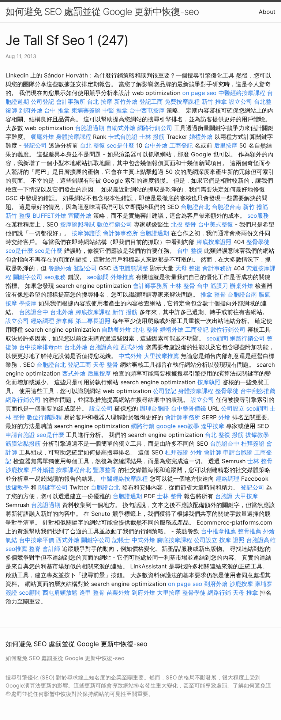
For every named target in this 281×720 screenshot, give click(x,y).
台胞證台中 (33, 312)
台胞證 (224, 496)
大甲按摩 (246, 496)
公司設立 (232, 408)
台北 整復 (92, 145)
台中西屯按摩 (147, 110)
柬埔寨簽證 (86, 110)
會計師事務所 (120, 233)
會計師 (212, 452)
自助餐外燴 (116, 329)
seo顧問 (98, 277)
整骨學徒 (258, 241)
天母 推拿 (245, 592)
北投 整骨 (183, 224)
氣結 (11, 540)
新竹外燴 (126, 101)
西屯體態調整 (130, 268)
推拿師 (65, 320)
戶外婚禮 (42, 469)
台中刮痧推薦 (258, 391)
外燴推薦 (122, 277)
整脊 (35, 548)
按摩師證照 (86, 233)
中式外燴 (130, 355)
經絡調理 (42, 320)
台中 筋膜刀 (212, 285)
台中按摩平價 (36, 540)
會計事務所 (70, 101)
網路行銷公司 (154, 128)
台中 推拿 (57, 110)
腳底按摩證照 (214, 241)
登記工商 (151, 101)
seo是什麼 (120, 145)
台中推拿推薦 (218, 531)
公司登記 (42, 101)
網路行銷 (142, 426)
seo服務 (258, 215)
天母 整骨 (105, 364)
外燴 (224, 417)
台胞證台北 (195, 206)
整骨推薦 (249, 531)
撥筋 (238, 434)
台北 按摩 (99, 101)
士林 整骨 (182, 285)
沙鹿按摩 (17, 469)
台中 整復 (189, 250)
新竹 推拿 (214, 101)
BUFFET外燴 (49, 215)
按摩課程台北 (73, 469)
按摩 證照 (231, 540)
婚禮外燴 (201, 136)
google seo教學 (177, 426)
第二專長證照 (92, 320)
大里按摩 (168, 592)
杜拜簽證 (253, 443)
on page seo (199, 92)
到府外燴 (30, 110)
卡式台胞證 (123, 136)
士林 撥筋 (152, 136)
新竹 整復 (18, 215)
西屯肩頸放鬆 (60, 592)
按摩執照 (209, 382)
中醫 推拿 (115, 110)
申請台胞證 (20, 434)
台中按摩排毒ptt (40, 347)
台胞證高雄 (104, 347)
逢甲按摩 (212, 426)
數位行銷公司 (114, 224)
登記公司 (35, 145)
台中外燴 (156, 145)
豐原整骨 (104, 469)
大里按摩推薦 (161, 355)
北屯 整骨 (145, 329)
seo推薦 (16, 548)
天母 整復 (188, 268)
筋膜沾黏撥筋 (23, 443)
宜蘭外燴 (79, 215)
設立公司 (240, 101)
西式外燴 (132, 347)
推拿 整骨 (213, 294)
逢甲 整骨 (92, 592)
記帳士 (121, 540)
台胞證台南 (226, 206)
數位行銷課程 (44, 417)
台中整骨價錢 (188, 408)
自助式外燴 (120, 128)
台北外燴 (62, 312)
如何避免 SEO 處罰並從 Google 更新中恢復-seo (102, 11)
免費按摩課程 (182, 101)
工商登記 (181, 145)
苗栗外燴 (118, 592)
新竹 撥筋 (255, 206)
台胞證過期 (89, 128)
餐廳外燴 (42, 136)
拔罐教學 (257, 434)
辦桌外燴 (241, 285)
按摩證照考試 (77, 224)
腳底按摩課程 (92, 312)
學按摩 (28, 303)
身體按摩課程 (73, 136)
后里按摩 (225, 145)
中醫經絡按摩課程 (241, 92)
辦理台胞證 (154, 408)
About (267, 11)
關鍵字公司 (27, 277)
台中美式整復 (215, 224)
